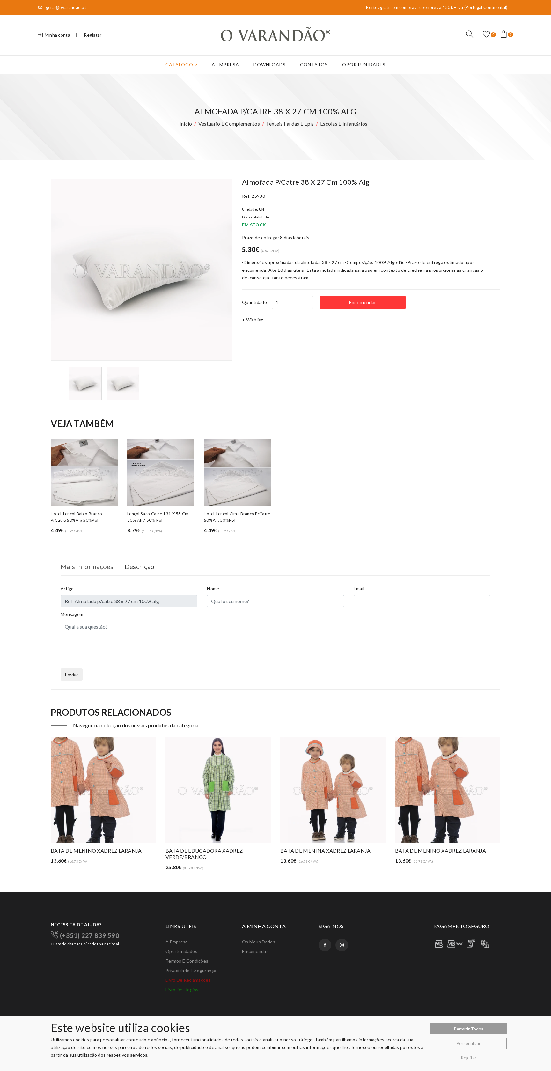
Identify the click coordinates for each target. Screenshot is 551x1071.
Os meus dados (258, 941)
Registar (92, 35)
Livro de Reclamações (188, 980)
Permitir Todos (468, 1028)
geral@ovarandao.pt (65, 7)
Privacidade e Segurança (190, 970)
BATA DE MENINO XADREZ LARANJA (96, 850)
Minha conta (56, 35)
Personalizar (468, 1043)
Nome (213, 588)
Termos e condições (186, 961)
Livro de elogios (182, 989)
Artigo (67, 588)
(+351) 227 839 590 (88, 935)
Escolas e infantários (343, 124)
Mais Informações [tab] (87, 566)
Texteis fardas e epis (290, 124)
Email (359, 588)
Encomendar (362, 302)
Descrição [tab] (140, 566)
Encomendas (255, 951)
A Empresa (225, 64)
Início (186, 124)
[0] (486, 34)
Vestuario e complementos (229, 124)
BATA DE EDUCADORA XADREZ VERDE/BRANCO (204, 853)
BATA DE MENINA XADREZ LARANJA (325, 850)
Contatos (314, 64)
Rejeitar (468, 1057)
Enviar (71, 674)
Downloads (269, 64)
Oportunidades (364, 64)
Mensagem (72, 614)
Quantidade (254, 302)
